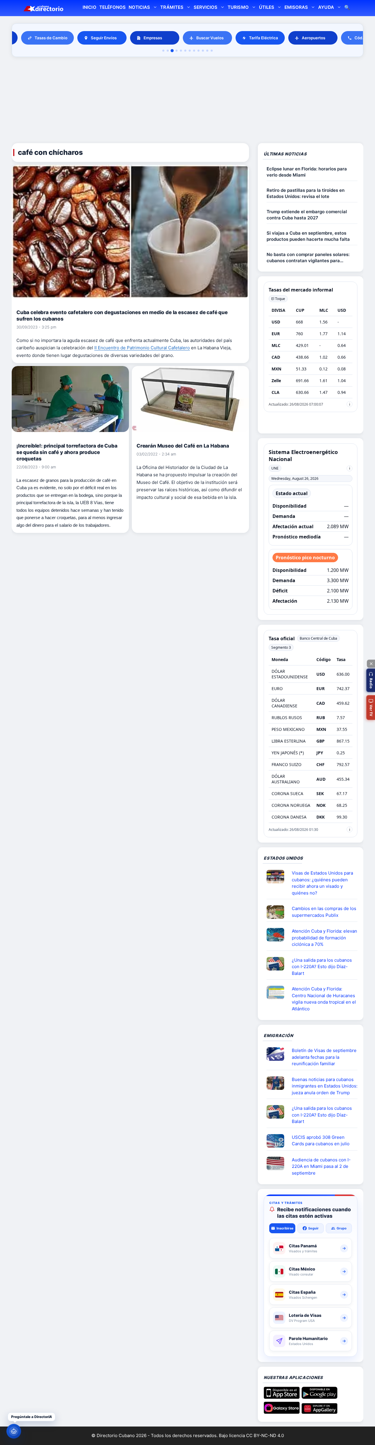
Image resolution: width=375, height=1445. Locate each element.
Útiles (266, 7)
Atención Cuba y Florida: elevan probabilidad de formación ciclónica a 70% (324, 937)
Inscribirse (285, 1228)
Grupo (342, 1228)
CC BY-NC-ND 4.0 (265, 1435)
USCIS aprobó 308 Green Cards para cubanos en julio (321, 1140)
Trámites (171, 7)
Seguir (313, 1228)
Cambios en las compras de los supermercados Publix (324, 912)
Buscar (347, 8)
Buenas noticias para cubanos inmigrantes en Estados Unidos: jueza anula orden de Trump (324, 1086)
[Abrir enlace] (278, 876)
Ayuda (326, 7)
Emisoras (296, 7)
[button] (370, 680)
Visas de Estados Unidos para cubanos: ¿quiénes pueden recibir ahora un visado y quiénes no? (322, 883)
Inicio (89, 7)
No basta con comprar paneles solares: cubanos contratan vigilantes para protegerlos (308, 258)
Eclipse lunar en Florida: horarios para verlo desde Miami (307, 172)
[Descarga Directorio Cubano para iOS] (282, 1396)
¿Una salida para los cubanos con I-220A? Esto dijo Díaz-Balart (322, 966)
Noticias (139, 7)
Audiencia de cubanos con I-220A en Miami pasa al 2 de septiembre (321, 1166)
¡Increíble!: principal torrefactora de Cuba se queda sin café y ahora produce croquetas (66, 452)
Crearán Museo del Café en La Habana (183, 446)
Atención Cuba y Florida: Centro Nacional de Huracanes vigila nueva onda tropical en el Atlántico (324, 999)
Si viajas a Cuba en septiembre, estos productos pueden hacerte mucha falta (308, 236)
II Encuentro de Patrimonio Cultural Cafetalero (142, 347)
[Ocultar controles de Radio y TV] (371, 664)
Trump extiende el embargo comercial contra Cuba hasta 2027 (307, 215)
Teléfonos (112, 7)
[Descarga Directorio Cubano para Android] (319, 1396)
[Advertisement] (187, 101)
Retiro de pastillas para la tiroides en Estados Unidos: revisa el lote (306, 193)
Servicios (205, 7)
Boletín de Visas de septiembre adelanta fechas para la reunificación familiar (324, 1057)
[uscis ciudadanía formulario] (278, 1163)
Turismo (238, 7)
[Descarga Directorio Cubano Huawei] (319, 1411)
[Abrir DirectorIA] (13, 1431)
